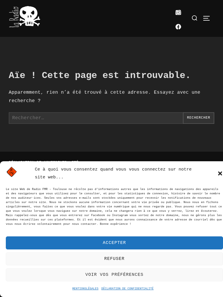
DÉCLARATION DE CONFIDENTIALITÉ (127, 288)
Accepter (114, 242)
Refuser (114, 258)
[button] (220, 173)
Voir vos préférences (114, 274)
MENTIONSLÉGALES (85, 288)
